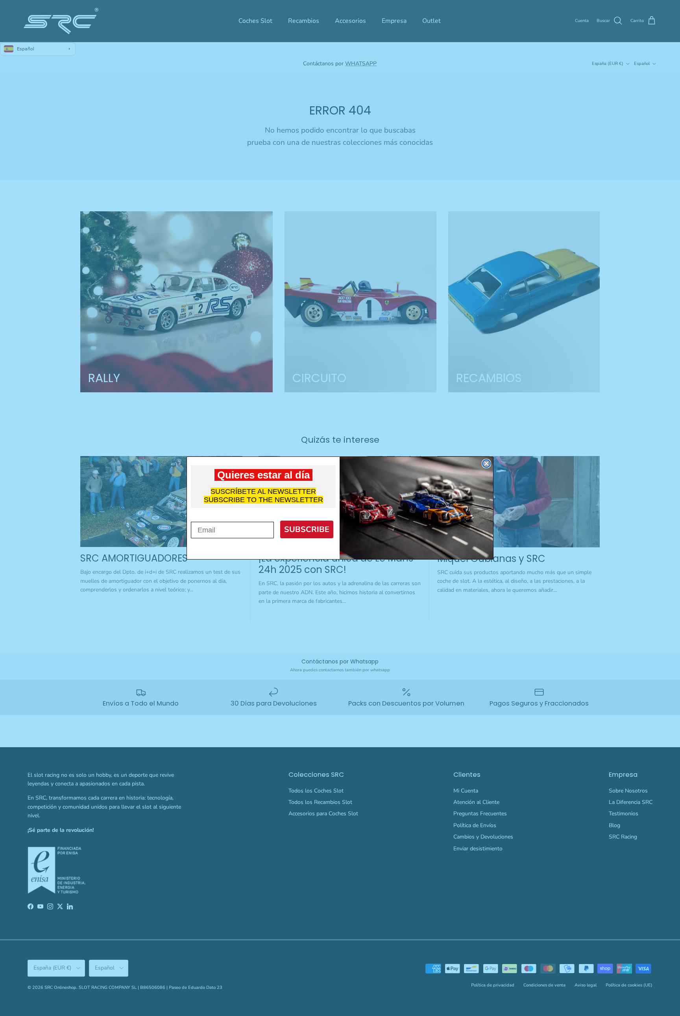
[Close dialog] (486, 463)
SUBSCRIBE (306, 529)
